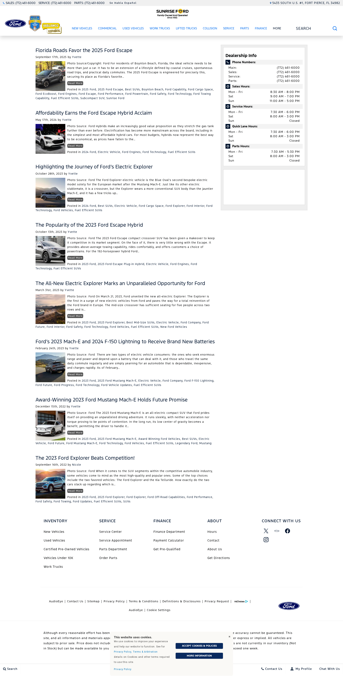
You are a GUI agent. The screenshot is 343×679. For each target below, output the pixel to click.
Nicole (76, 464)
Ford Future (44, 385)
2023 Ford (89, 264)
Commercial (107, 28)
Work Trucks (160, 28)
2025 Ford (89, 89)
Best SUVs (132, 89)
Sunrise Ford (115, 98)
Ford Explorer (175, 206)
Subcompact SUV (92, 98)
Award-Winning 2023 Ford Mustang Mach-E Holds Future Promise (112, 400)
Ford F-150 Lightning (199, 380)
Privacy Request (217, 601)
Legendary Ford (186, 443)
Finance (261, 28)
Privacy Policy (114, 601)
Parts (244, 28)
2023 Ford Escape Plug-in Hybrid (121, 264)
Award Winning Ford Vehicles (159, 439)
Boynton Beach (152, 89)
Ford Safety (158, 94)
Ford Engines (67, 94)
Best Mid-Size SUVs (140, 322)
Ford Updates (82, 501)
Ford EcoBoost (46, 94)
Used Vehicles (133, 28)
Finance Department (169, 532)
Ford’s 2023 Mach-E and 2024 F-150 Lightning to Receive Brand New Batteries (125, 341)
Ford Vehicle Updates (116, 385)
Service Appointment (115, 540)
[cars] (277, 531)
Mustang (205, 443)
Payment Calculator (168, 540)
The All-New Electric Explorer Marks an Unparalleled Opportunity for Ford (120, 283)
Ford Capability (175, 89)
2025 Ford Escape (110, 89)
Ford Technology (180, 94)
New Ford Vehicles (173, 327)
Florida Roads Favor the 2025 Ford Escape (84, 50)
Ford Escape (87, 94)
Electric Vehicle (109, 152)
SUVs (127, 501)
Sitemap (93, 601)
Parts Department (113, 549)
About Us (214, 549)
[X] (266, 531)
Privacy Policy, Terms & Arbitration (136, 651)
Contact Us (75, 601)
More (277, 29)
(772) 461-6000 (288, 68)
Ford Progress (64, 385)
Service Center (110, 532)
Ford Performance (110, 94)
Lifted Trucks (186, 28)
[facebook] (287, 531)
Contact (213, 540)
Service (228, 28)
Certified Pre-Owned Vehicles (66, 549)
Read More (75, 83)
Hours (212, 532)
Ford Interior (195, 206)
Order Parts (108, 558)
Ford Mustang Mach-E (81, 443)
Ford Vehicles (63, 210)
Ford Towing (62, 501)
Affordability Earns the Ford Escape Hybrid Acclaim (94, 113)
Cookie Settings (159, 610)
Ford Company (191, 322)
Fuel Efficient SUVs (65, 98)
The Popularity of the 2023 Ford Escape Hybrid (89, 225)
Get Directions (218, 558)
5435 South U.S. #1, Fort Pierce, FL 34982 (306, 3)
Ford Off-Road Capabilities (166, 497)
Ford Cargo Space (200, 89)
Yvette (77, 57)
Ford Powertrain (136, 94)
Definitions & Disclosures (181, 601)
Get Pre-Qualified (166, 549)
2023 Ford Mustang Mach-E (117, 380)
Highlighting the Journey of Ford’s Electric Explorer (94, 166)
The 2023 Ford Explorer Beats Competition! (85, 458)
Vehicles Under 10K (58, 558)
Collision (210, 28)
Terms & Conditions (143, 601)
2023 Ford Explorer (111, 322)
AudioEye (56, 601)
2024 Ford (89, 152)
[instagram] (266, 539)
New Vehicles (82, 28)
